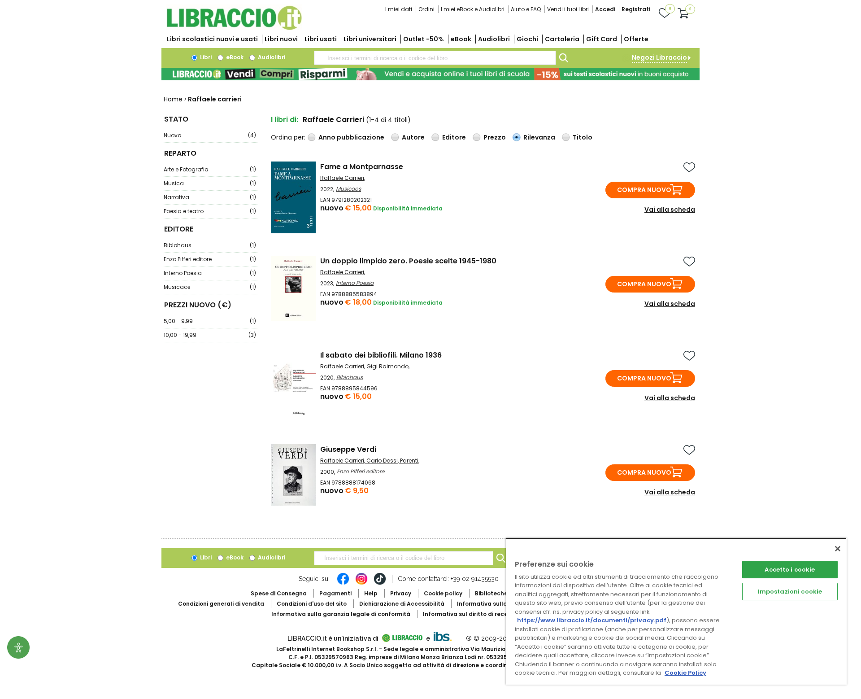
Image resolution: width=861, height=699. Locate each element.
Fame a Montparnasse (361, 167)
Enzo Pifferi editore (210, 259)
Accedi (605, 9)
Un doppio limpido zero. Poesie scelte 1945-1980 (408, 261)
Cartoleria (562, 39)
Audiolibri (494, 39)
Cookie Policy (685, 672)
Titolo (582, 137)
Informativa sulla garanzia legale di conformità (340, 614)
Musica (210, 183)
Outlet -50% (423, 39)
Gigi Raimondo (387, 366)
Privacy (400, 593)
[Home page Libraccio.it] (234, 28)
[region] (676, 611)
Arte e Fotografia (210, 169)
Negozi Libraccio (659, 57)
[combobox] (435, 58)
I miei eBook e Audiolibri (472, 9)
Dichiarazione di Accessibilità (401, 603)
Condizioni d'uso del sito (312, 603)
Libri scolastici (212, 39)
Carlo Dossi (382, 460)
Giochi (527, 39)
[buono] (430, 74)
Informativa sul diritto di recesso (470, 614)
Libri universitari (370, 39)
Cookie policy (443, 593)
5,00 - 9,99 (210, 321)
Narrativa (210, 197)
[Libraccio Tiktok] (380, 583)
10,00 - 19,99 (210, 335)
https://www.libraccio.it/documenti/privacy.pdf (591, 620)
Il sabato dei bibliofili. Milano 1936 (381, 355)
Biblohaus (210, 245)
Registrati (636, 9)
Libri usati (320, 39)
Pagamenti (335, 593)
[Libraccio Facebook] (343, 583)
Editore (454, 137)
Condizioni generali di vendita (221, 603)
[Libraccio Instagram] (361, 583)
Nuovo (210, 135)
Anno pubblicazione (351, 137)
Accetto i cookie (790, 569)
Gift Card (601, 39)
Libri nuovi (281, 39)
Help (371, 593)
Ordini (426, 9)
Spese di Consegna (279, 593)
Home (173, 99)
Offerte (636, 39)
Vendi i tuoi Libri (568, 9)
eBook (461, 39)
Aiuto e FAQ (526, 9)
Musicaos (210, 287)
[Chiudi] (837, 548)
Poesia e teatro (210, 211)
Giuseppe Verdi (348, 449)
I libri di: (284, 119)
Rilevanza (539, 137)
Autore (413, 137)
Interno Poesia (210, 273)
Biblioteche (491, 593)
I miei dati (398, 9)
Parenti (409, 460)
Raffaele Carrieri (342, 178)
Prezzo (494, 137)
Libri (205, 57)
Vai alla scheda (669, 209)
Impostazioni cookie (790, 591)
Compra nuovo (644, 189)
